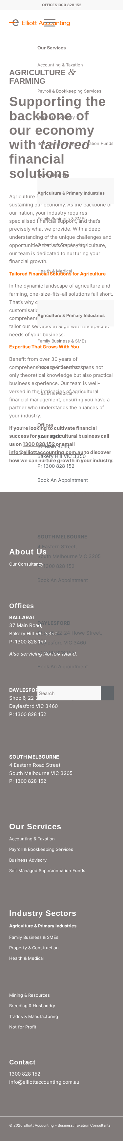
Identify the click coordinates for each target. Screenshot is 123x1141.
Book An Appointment (62, 480)
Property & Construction (62, 244)
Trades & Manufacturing (33, 1016)
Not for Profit (22, 1026)
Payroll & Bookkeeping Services (69, 91)
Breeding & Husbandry (32, 1005)
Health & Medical (54, 270)
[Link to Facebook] (109, 1133)
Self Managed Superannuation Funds (75, 143)
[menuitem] (46, 22)
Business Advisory (56, 117)
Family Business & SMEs (62, 218)
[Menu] (46, 22)
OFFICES (49, 5)
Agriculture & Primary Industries (71, 193)
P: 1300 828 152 (55, 466)
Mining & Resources (29, 995)
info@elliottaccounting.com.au (44, 1082)
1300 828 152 (69, 5)
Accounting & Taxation (60, 64)
